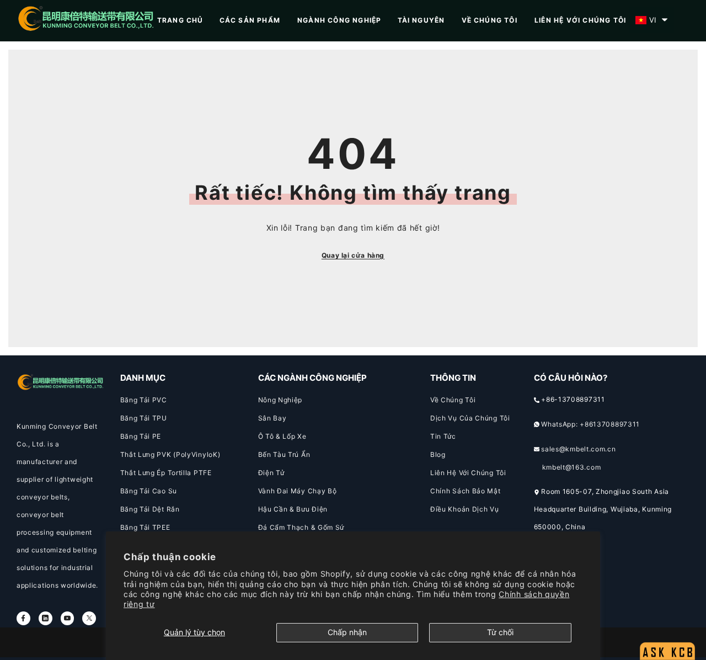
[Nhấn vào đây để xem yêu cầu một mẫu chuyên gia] (667, 624)
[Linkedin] (45, 618)
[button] (651, 20)
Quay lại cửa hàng (353, 255)
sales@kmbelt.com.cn (578, 449)
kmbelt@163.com (571, 467)
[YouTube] (67, 618)
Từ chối (500, 632)
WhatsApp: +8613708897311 (590, 424)
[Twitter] (89, 618)
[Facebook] (23, 618)
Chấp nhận (347, 632)
